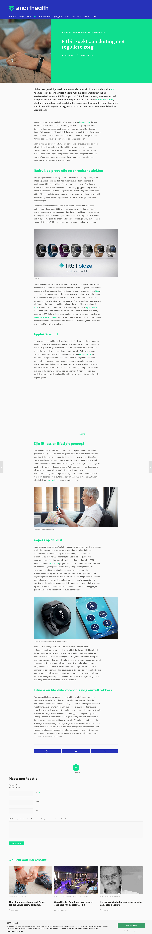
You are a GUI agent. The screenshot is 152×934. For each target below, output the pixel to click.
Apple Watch (91, 307)
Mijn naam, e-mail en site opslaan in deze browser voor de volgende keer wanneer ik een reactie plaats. (39, 819)
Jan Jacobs (69, 55)
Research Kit (54, 563)
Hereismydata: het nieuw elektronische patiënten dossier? (121, 903)
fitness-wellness (20, 896)
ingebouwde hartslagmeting (45, 317)
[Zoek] (94, 16)
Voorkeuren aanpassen (131, 930)
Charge (37, 294)
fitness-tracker (85, 354)
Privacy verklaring (12, 931)
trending (85, 896)
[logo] (28, 8)
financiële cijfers (104, 99)
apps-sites (57, 896)
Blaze (36, 307)
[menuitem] (13, 16)
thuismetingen (53, 480)
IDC (113, 89)
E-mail (38, 801)
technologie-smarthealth (72, 896)
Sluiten (21, 931)
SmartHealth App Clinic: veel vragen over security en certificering (73, 903)
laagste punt (84, 122)
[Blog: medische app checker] (150, 467)
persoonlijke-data (106, 896)
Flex (97, 291)
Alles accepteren (131, 925)
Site (37, 810)
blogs (11, 896)
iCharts (82, 434)
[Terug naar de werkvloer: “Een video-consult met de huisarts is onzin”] (1, 467)
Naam (38, 793)
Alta (68, 297)
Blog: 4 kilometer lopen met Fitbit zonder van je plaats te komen (27, 903)
